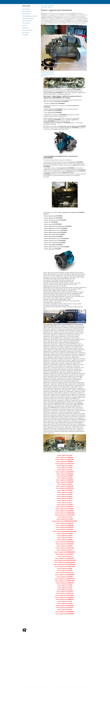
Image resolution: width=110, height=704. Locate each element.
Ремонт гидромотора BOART (64, 496)
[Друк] (65, 12)
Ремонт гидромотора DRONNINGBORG (64, 552)
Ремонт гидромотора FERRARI (65, 591)
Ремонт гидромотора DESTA (64, 535)
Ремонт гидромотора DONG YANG (65, 548)
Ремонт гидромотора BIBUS (64, 490)
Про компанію (55, 667)
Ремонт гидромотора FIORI (64, 601)
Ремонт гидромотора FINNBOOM (65, 599)
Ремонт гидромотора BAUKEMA (64, 480)
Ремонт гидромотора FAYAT (64, 589)
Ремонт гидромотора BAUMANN (64, 482)
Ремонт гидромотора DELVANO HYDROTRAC (65, 531)
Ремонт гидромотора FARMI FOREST (65, 581)
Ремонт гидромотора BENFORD (64, 486)
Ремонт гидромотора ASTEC (64, 470)
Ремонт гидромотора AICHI (64, 455)
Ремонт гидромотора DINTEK (65, 546)
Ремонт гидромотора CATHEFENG (65, 511)
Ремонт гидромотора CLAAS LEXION (64, 515)
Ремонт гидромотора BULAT (64, 500)
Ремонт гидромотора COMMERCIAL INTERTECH (64, 521)
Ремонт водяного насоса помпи (55, 642)
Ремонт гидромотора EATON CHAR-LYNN (65, 560)
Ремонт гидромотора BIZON (64, 492)
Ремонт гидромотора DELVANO (64, 529)
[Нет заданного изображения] (65, 48)
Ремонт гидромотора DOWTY (65, 550)
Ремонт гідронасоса (26, 13)
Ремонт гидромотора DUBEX (64, 539)
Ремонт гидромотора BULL (64, 502)
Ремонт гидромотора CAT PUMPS (65, 508)
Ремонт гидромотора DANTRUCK (65, 527)
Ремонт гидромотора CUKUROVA (65, 523)
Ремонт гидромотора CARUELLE (64, 506)
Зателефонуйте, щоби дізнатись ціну (48, 74)
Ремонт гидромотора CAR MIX (65, 504)
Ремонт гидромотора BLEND (64, 494)
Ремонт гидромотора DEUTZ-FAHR (65, 542)
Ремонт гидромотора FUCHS (64, 603)
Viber (43, 72)
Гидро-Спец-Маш (44, 75)
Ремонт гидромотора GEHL (64, 609)
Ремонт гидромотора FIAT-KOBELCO (64, 597)
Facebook (52, 72)
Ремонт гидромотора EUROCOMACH (64, 574)
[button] (48, 71)
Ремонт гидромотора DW (65, 556)
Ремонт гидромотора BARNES (65, 476)
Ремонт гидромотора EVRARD (65, 576)
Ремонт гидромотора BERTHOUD (65, 488)
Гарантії (55, 674)
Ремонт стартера (25, 32)
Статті (55, 670)
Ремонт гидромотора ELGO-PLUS (65, 572)
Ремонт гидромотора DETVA (64, 537)
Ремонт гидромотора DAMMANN (64, 525)
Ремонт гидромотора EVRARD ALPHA (65, 579)
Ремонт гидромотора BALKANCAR (65, 472)
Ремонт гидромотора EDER (64, 568)
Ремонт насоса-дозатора (27, 30)
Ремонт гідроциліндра (26, 20)
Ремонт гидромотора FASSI (64, 585)
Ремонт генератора (26, 23)
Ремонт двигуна (25, 27)
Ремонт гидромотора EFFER (64, 570)
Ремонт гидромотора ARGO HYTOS (64, 463)
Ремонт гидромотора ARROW (65, 465)
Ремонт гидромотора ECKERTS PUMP (65, 566)
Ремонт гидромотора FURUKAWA (65, 605)
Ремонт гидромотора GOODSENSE (64, 613)
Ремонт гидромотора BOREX (64, 498)
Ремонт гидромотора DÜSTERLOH (65, 554)
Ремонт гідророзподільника (28, 18)
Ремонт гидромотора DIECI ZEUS (65, 544)
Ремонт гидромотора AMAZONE (64, 457)
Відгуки (55, 677)
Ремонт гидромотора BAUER (64, 478)
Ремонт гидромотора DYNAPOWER (64, 558)
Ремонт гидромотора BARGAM (64, 474)
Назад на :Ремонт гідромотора (46, 7)
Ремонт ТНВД (25, 34)
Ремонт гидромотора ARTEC (64, 467)
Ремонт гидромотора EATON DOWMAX (64, 562)
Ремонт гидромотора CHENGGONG (64, 513)
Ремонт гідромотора (26, 11)
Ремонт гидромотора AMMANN (64, 461)
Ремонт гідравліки (26, 9)
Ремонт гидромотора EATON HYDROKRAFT (64, 564)
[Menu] (87, 2)
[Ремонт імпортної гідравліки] (64, 316)
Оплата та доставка (55, 672)
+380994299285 (56, 689)
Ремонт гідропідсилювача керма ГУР (29, 16)
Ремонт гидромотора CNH (65, 517)
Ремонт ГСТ (24, 25)
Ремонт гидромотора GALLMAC (64, 607)
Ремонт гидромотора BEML (64, 484)
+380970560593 (56, 685)
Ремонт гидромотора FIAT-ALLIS (64, 593)
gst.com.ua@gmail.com (55, 692)
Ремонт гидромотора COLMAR (64, 519)
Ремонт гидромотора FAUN (64, 587)
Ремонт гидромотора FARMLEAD (65, 583)
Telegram (47, 72)
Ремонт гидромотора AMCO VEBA (65, 459)
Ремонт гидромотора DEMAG (65, 533)
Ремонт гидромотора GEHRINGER (65, 611)
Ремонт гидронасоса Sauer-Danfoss (47, 5)
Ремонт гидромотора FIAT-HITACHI (64, 595)
